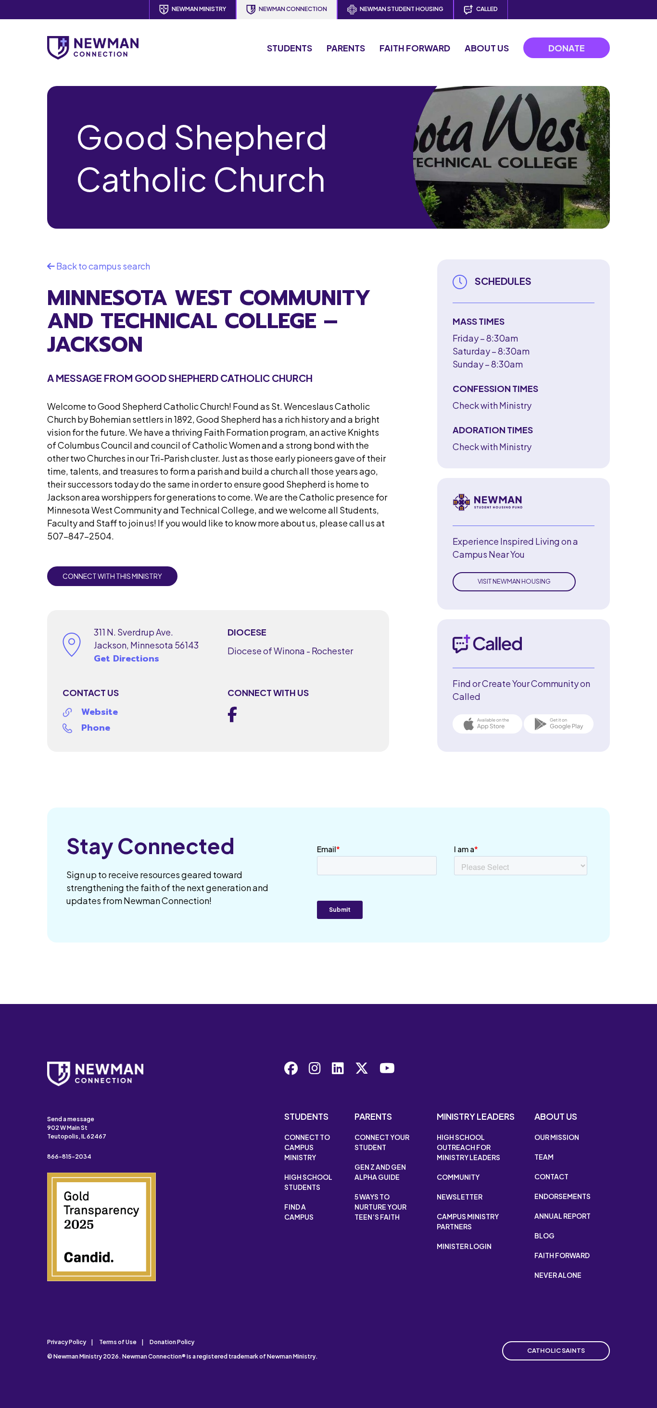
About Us (487, 47)
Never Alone (557, 1275)
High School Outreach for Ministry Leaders (468, 1147)
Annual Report (562, 1216)
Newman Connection (293, 8)
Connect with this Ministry (112, 576)
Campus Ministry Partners (468, 1221)
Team (544, 1156)
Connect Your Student (381, 1142)
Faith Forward (414, 47)
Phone (95, 728)
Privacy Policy (66, 1342)
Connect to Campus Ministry (307, 1147)
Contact (551, 1176)
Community (458, 1177)
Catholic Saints (556, 1350)
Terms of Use (118, 1342)
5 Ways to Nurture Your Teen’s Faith (380, 1206)
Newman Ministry (199, 8)
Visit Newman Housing (514, 581)
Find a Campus (299, 1211)
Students (289, 47)
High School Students (308, 1182)
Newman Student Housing (401, 8)
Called (487, 8)
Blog (544, 1235)
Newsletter (459, 1196)
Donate (566, 47)
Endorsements (562, 1196)
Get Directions (126, 658)
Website (99, 712)
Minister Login (464, 1246)
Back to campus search (102, 265)
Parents (346, 47)
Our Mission (556, 1137)
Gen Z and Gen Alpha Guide (380, 1172)
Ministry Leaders (476, 1116)
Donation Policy (172, 1342)
